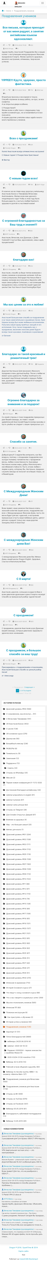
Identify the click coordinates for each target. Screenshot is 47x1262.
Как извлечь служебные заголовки (14, 1201)
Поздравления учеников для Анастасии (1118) (21, 1087)
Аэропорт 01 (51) (13, 1032)
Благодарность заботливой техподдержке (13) (22, 1115)
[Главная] (2, 11)
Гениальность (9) (13, 753)
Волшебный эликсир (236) (17, 743)
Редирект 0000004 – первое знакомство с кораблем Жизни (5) (22, 1051)
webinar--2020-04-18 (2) (17, 1046)
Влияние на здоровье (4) (16, 820)
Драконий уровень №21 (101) (18, 933)
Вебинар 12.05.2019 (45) (16, 1121)
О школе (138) (12, 729)
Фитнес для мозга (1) (15, 829)
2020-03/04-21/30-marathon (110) (21, 1057)
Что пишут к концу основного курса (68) (23, 993)
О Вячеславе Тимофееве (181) (18, 719)
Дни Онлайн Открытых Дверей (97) (21, 815)
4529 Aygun (9, 414)
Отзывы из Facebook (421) (17, 1104)
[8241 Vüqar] (23, 173)
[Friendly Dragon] (23, 133)
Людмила (40, 364)
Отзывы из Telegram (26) (16, 810)
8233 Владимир (10, 269)
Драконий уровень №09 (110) (18, 874)
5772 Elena (8, 1199)
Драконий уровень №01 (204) (18, 834)
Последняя (27, 690)
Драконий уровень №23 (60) (18, 943)
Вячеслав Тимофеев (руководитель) (19, 1133)
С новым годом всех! (23, 178)
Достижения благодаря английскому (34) (23, 790)
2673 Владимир (10, 553)
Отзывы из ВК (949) (14, 1094)
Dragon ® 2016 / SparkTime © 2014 (23, 1247)
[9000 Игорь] (23, 22)
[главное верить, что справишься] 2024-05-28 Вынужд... (22, 1232)
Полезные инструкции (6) (16, 1012)
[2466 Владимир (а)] (23, 573)
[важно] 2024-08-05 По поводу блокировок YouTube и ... (21, 1136)
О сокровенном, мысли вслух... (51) (21, 714)
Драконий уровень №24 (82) (18, 948)
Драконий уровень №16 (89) (18, 909)
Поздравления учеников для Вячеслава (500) (21, 1080)
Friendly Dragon (10, 148)
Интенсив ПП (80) (13, 1007)
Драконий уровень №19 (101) (18, 923)
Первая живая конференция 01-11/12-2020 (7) (22, 784)
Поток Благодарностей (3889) (18, 1037)
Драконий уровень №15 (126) (18, 904)
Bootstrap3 (33, 1259)
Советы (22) (12, 768)
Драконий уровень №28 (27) (18, 968)
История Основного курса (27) (19, 988)
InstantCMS (24, 1259)
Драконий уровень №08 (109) (18, 869)
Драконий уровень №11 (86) (18, 884)
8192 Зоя (40, 90)
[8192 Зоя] (23, 75)
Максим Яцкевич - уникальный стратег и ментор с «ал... (21, 1159)
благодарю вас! (23, 259)
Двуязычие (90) (12, 739)
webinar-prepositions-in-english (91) (20, 795)
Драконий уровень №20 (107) (18, 928)
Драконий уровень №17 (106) (18, 914)
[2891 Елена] (23, 610)
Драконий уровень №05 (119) (18, 854)
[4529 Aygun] (23, 395)
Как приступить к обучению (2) (20, 1017)
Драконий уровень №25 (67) (18, 953)
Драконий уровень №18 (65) (18, 918)
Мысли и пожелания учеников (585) (21, 1003)
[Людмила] (23, 349)
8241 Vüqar (40, 184)
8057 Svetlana (10, 234)
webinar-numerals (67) (15, 800)
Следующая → (29, 687)
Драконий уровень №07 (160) (18, 864)
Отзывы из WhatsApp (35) (17, 773)
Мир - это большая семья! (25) (19, 825)
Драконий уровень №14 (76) (18, 899)
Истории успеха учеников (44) (19, 1022)
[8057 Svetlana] (23, 215)
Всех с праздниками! (24, 138)
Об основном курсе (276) (16, 734)
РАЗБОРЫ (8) (11, 748)
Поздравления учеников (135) (18, 1027)
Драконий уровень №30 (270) (18, 978)
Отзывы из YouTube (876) (16, 1099)
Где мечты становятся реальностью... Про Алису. (19, 1213)
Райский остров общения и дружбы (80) (23, 1067)
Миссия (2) (10, 778)
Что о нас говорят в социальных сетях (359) (24, 998)
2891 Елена (9, 625)
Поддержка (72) (13, 763)
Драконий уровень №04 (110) (18, 849)
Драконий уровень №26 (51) (18, 958)
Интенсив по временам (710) (18, 983)
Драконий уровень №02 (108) (18, 839)
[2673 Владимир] (23, 534)
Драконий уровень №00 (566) (18, 709)
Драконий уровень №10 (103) (18, 879)
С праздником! (23, 615)
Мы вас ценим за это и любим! (23, 304)
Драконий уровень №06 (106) (18, 859)
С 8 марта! (24, 578)
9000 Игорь (9, 48)
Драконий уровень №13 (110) (18, 894)
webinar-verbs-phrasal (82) (17, 805)
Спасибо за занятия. (23, 441)
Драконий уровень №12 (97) (18, 889)
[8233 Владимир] (23, 254)
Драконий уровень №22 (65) (18, 938)
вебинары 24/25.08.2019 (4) (19, 1041)
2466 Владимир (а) (11, 588)
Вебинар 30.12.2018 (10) (16, 1062)
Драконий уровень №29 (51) (18, 973)
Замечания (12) (12, 758)
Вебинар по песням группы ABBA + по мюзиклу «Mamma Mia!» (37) (20, 1073)
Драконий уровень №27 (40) (18, 963)
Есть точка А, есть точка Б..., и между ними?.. (18, 1222)
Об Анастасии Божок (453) (17, 724)
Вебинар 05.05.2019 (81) (16, 1109)
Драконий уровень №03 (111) (18, 844)
